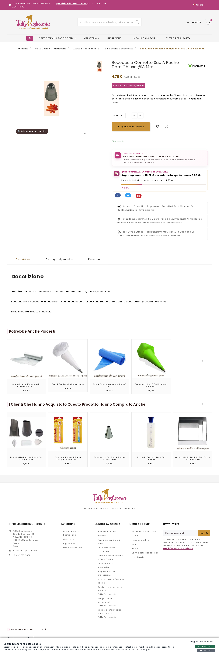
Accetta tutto (205, 646)
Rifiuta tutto (206, 650)
